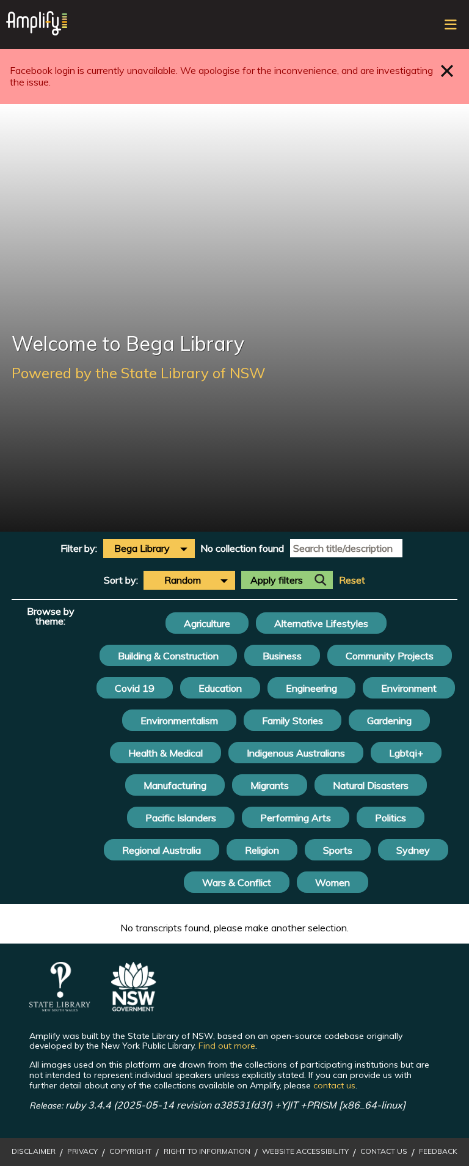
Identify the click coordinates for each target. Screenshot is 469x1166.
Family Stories (292, 720)
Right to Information (207, 1151)
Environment (409, 688)
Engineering (311, 688)
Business (282, 656)
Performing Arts (295, 818)
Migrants (269, 785)
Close (447, 70)
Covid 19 (135, 688)
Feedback (438, 1151)
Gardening (389, 720)
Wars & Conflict (236, 882)
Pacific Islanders (180, 818)
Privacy (82, 1151)
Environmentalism (179, 720)
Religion (262, 850)
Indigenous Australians (296, 753)
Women (332, 882)
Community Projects (390, 656)
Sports (337, 850)
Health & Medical (165, 753)
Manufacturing (175, 785)
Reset (352, 580)
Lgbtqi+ (406, 753)
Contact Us (383, 1151)
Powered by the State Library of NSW (139, 373)
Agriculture (207, 623)
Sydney (413, 850)
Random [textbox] (182, 580)
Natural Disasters (371, 785)
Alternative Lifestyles (321, 623)
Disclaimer (34, 1151)
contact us (334, 1085)
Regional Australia (161, 850)
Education (220, 688)
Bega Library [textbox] (142, 548)
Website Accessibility (305, 1151)
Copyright (130, 1151)
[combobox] (149, 548)
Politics (390, 818)
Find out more (226, 1045)
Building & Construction (168, 656)
